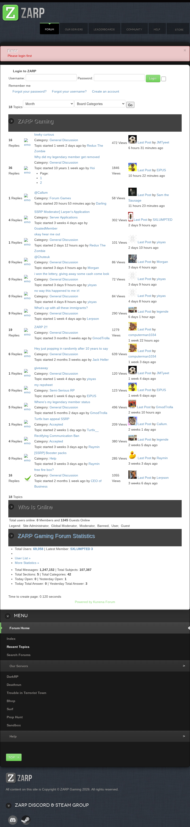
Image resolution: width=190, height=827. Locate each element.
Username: (17, 78)
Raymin (94, 447)
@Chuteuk (42, 257)
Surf (10, 709)
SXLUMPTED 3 (81, 549)
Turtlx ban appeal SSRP (51, 419)
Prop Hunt (15, 717)
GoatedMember (45, 228)
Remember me (20, 85)
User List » (23, 558)
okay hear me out (47, 234)
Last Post (144, 142)
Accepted (56, 424)
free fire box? (44, 470)
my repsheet (43, 385)
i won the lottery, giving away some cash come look (71, 274)
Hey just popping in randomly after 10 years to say (71, 348)
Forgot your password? (30, 91)
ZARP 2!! (41, 327)
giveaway (41, 368)
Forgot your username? (69, 91)
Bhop (11, 701)
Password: (85, 78)
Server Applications (64, 217)
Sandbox (14, 725)
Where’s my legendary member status (62, 402)
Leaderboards (104, 29)
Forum (49, 29)
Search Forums (19, 655)
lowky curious (44, 134)
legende (162, 311)
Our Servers (74, 29)
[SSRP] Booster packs (50, 453)
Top (11, 757)
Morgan (93, 268)
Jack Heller (100, 359)
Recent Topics (18, 647)
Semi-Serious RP (62, 390)
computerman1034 (142, 335)
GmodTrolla (101, 338)
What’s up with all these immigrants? (61, 308)
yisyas (161, 242)
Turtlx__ (93, 430)
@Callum (41, 192)
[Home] (23, 11)
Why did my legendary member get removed (67, 157)
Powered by (83, 602)
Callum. (162, 424)
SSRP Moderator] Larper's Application (62, 212)
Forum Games (60, 198)
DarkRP (12, 676)
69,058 (38, 549)
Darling (101, 203)
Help (157, 29)
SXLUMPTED (162, 219)
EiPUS (161, 170)
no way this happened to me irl (56, 290)
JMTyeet (163, 142)
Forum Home (20, 628)
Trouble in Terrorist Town (26, 693)
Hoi (92, 168)
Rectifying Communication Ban (56, 436)
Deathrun (14, 685)
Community (134, 29)
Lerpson (93, 318)
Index (11, 638)
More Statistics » (27, 563)
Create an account (105, 91)
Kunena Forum (104, 602)
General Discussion (64, 140)
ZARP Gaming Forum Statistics (56, 536)
